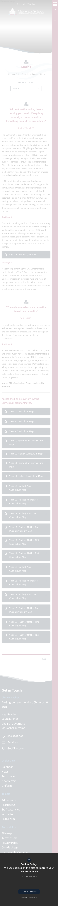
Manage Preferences (29, 898)
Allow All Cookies (29, 892)
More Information (29, 876)
